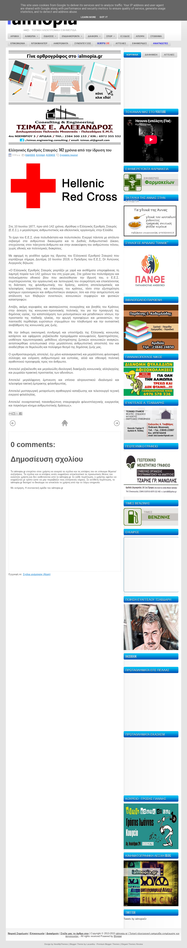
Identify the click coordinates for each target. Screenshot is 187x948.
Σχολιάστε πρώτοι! (69, 155)
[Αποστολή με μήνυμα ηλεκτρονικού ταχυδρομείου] (10, 413)
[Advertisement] (151, 82)
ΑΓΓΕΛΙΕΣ (169, 55)
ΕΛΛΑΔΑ (40, 155)
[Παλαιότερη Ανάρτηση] (117, 425)
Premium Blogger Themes (108, 944)
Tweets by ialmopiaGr (135, 918)
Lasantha (91, 944)
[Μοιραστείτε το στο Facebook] (20, 413)
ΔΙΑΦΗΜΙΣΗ (151, 55)
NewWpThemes (61, 944)
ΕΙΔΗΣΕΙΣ (30, 155)
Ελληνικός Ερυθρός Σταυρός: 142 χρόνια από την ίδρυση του (60, 150)
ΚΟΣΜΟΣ (50, 155)
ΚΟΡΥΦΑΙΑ (132, 55)
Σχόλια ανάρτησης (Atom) (36, 574)
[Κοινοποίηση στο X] (17, 413)
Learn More (88, 17)
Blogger (118, 936)
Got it (104, 17)
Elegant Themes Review (132, 944)
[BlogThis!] (14, 413)
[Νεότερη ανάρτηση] (13, 425)
